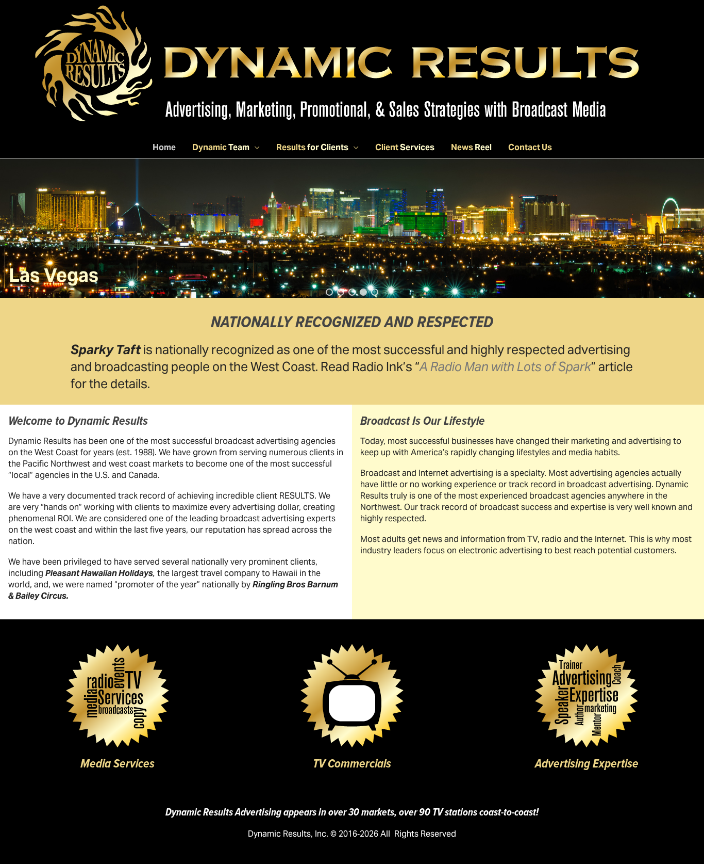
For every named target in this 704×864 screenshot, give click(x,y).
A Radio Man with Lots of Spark (505, 367)
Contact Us (530, 147)
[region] (352, 228)
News (471, 147)
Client (404, 147)
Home (164, 147)
